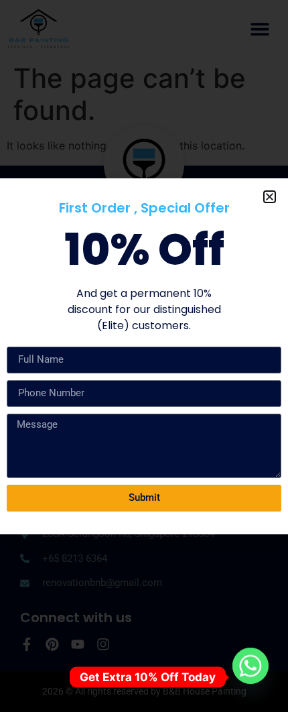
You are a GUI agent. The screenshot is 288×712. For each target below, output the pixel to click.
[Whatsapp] (250, 677)
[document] (144, 356)
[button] (270, 197)
